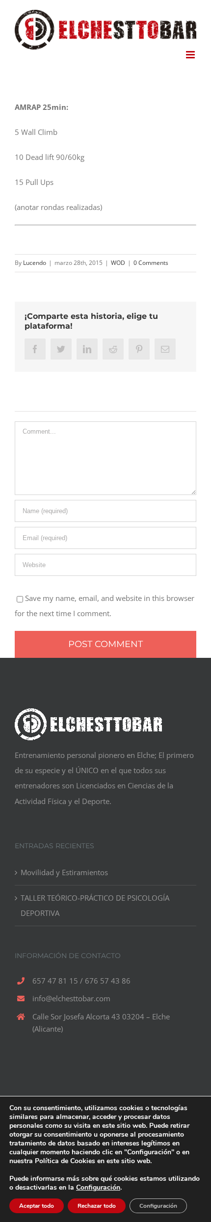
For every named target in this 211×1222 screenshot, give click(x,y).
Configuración (98, 1187)
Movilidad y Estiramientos (64, 872)
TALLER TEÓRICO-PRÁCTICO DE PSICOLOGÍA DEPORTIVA (95, 905)
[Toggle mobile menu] (191, 55)
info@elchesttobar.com (71, 998)
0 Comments (150, 263)
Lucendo (34, 263)
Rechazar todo (97, 1206)
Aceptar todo (36, 1206)
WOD (118, 263)
